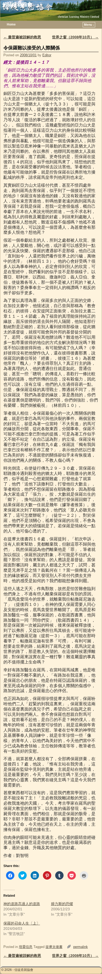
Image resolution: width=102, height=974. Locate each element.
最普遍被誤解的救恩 (22, 37)
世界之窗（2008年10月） (75, 37)
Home (11, 24)
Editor (46, 55)
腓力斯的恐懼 (62, 904)
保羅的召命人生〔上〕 (21, 923)
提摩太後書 (54, 947)
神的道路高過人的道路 (21, 904)
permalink (80, 947)
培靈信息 (25, 947)
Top (89, 961)
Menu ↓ (89, 25)
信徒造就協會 (17, 4)
